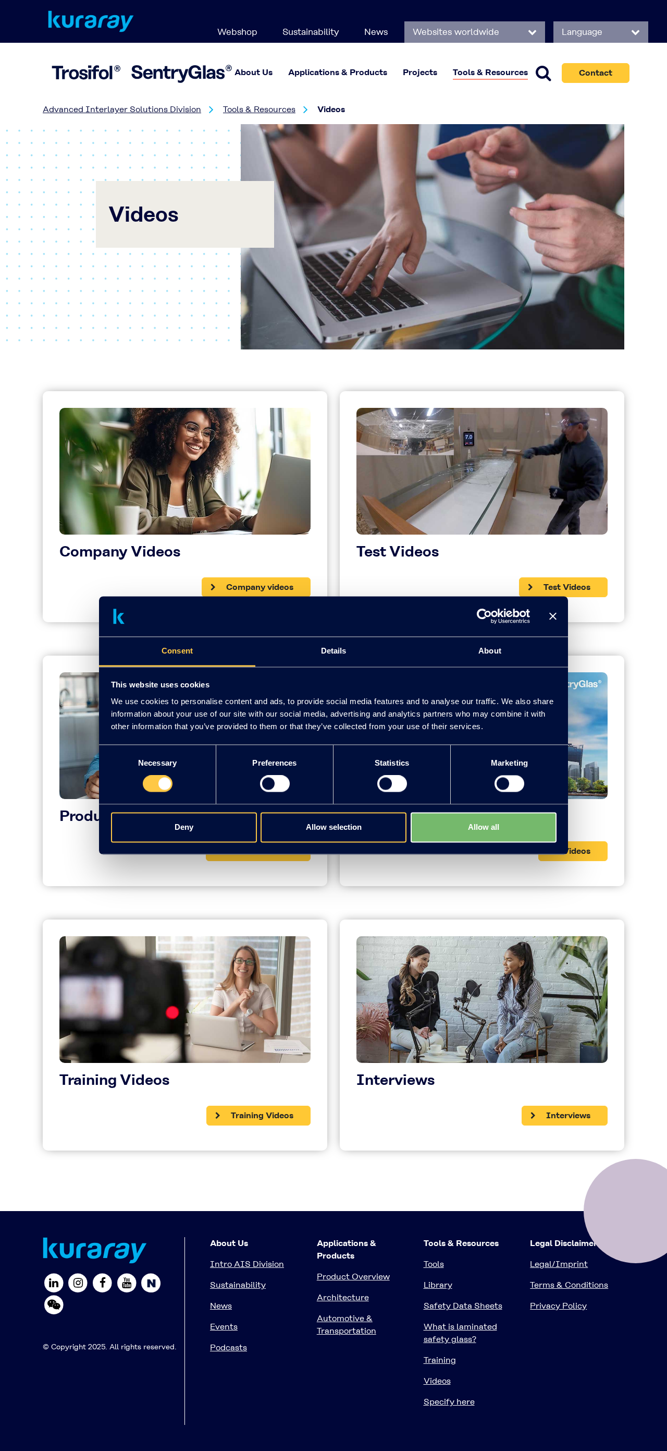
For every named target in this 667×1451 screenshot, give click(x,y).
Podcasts (228, 1347)
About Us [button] (253, 72)
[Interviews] (482, 1003)
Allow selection (334, 827)
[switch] (275, 784)
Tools (434, 1264)
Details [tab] (334, 650)
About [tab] (489, 650)
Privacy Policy (558, 1306)
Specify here (449, 1402)
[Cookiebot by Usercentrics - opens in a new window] (484, 616)
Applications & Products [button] (337, 72)
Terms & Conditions (569, 1285)
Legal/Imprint (559, 1264)
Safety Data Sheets (463, 1306)
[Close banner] (553, 616)
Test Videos (565, 587)
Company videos (258, 587)
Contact (595, 73)
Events (224, 1327)
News (376, 32)
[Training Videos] (185, 1003)
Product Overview (353, 1276)
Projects (420, 72)
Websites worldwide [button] (457, 32)
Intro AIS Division (247, 1264)
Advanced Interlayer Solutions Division (122, 109)
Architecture (343, 1297)
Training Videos (261, 1115)
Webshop (237, 32)
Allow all (483, 827)
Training (440, 1360)
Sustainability (310, 32)
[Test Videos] (482, 475)
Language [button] (583, 32)
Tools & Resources (259, 109)
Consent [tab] (177, 650)
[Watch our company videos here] (185, 475)
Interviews (567, 1115)
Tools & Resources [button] (490, 72)
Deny (184, 827)
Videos (575, 851)
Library (438, 1285)
